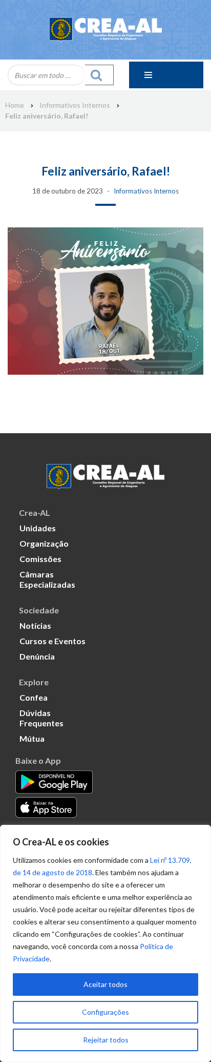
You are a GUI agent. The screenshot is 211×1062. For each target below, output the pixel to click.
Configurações (105, 1012)
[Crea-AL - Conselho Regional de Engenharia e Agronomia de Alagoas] (105, 29)
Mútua (32, 738)
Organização (44, 543)
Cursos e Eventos (52, 641)
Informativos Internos (74, 105)
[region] (105, 943)
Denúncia (37, 656)
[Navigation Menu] (166, 75)
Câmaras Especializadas (47, 579)
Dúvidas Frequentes (41, 718)
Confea (33, 697)
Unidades (37, 528)
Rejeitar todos (106, 1039)
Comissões (40, 559)
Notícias (35, 625)
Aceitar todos (105, 984)
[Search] (99, 75)
